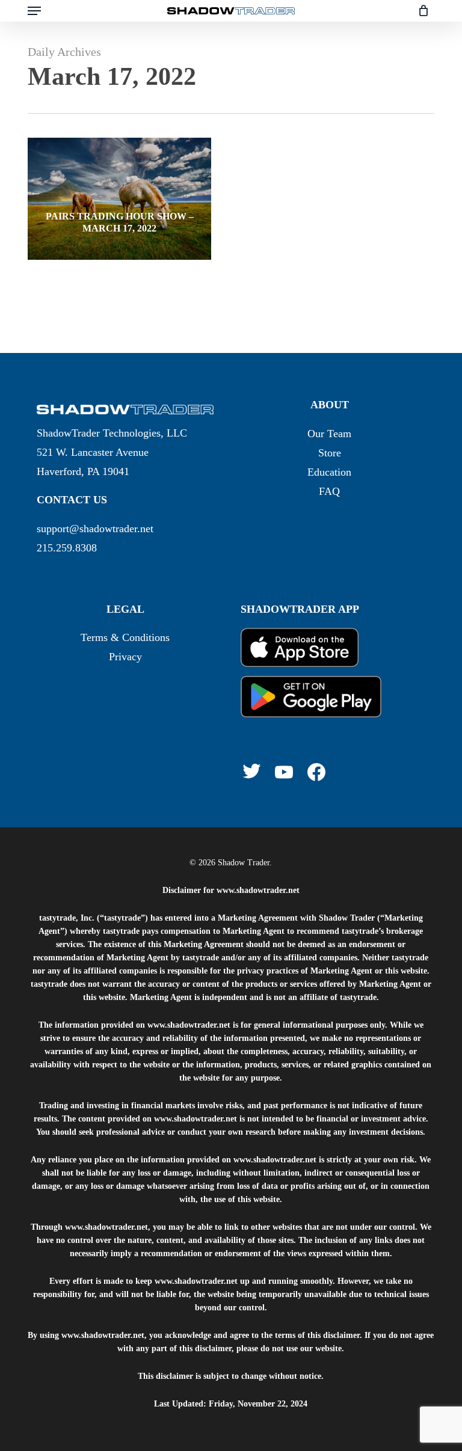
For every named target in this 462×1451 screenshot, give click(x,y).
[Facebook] (316, 772)
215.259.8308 (67, 548)
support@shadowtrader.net (95, 529)
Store (329, 453)
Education (329, 472)
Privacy (125, 657)
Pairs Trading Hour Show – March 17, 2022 (120, 222)
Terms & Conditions (125, 637)
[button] (34, 11)
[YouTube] (284, 772)
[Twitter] (251, 771)
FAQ (329, 491)
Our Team (329, 434)
